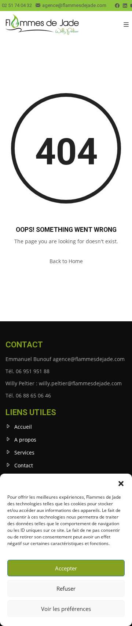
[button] (121, 483)
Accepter (66, 568)
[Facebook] (117, 5)
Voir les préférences (66, 608)
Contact (23, 465)
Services (24, 452)
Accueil (23, 426)
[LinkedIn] (125, 5)
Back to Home (66, 261)
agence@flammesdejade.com (74, 5)
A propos (25, 439)
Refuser (66, 588)
